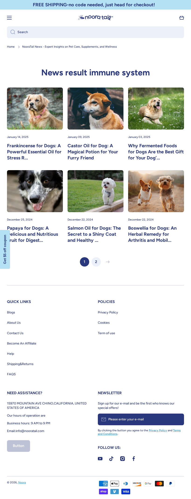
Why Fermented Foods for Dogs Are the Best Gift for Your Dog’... (156, 152)
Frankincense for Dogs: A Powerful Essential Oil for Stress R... (34, 152)
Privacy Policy (108, 312)
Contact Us (15, 333)
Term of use (106, 333)
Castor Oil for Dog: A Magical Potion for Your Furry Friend (93, 152)
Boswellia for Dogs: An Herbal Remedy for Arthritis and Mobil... (152, 234)
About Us (14, 323)
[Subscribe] (178, 419)
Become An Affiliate (21, 343)
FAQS (11, 374)
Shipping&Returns (20, 364)
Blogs (11, 312)
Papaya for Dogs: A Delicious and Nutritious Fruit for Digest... (32, 234)
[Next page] (106, 262)
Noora (22, 482)
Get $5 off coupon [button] (5, 249)
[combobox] (95, 32)
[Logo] (95, 17)
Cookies (104, 323)
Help (10, 354)
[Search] (11, 32)
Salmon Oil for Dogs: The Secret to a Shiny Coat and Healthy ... (94, 234)
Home (11, 46)
